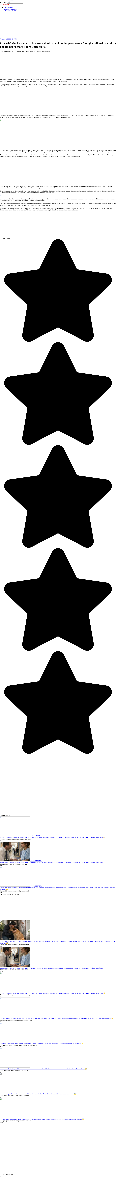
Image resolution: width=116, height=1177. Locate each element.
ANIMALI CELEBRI (10, 9)
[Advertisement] (54, 25)
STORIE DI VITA (9, 7)
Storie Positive (4, 4)
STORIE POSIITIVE (10, 10)
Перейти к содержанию (7, 1)
